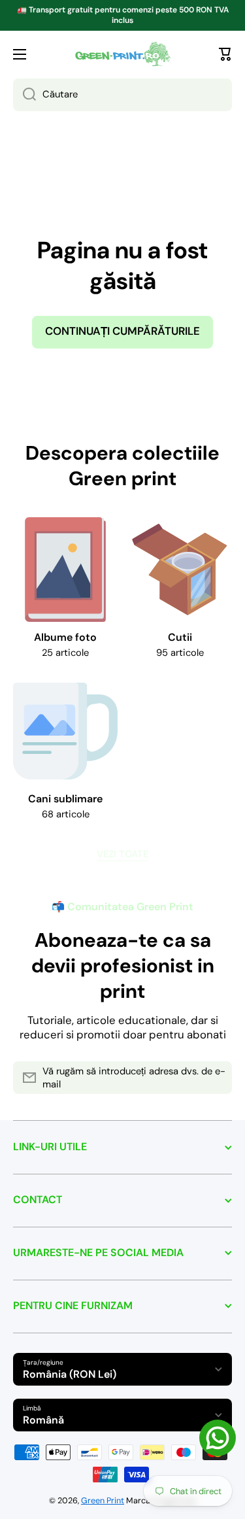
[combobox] (122, 94)
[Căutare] (24, 94)
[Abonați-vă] (215, 1077)
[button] (225, 54)
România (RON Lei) (69, 1374)
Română (43, 1420)
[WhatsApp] (217, 1438)
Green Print (102, 1500)
